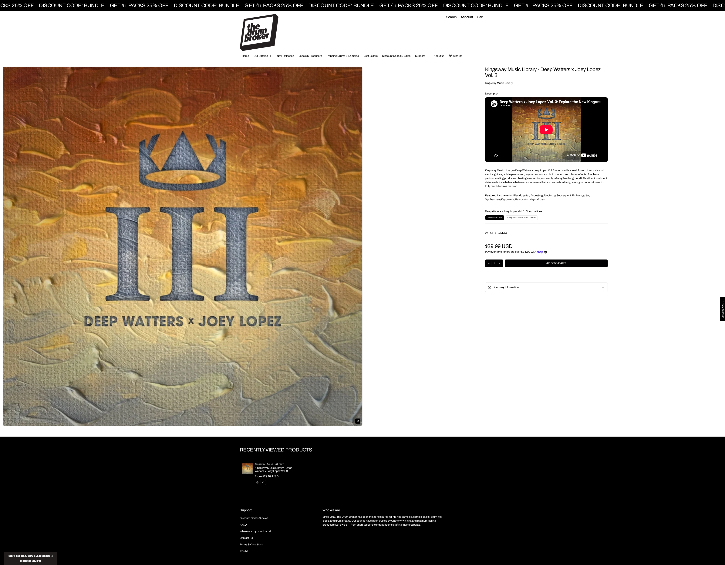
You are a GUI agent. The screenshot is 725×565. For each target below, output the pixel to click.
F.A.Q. (244, 524)
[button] (451, 17)
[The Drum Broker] (259, 32)
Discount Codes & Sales (254, 518)
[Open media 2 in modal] (182, 246)
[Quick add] (263, 482)
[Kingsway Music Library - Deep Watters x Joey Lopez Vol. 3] (269, 474)
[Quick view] (257, 482)
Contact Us (246, 538)
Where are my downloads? (255, 531)
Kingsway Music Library (499, 83)
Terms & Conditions (251, 544)
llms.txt (244, 551)
